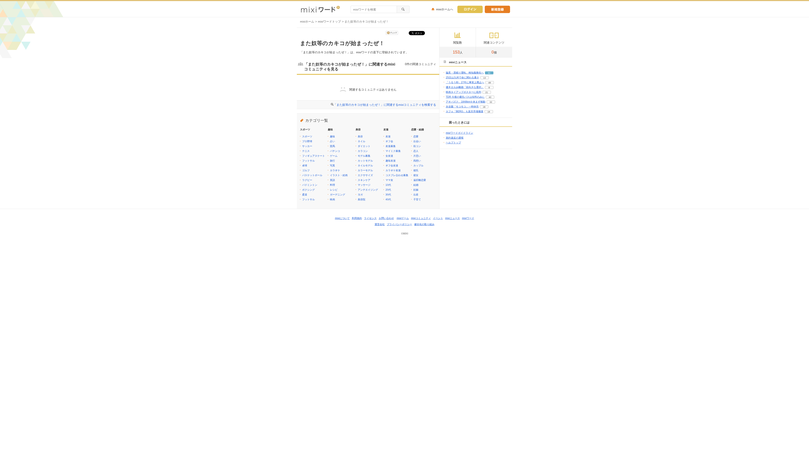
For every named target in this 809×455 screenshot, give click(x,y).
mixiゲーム (403, 218)
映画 (332, 199)
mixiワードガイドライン (459, 132)
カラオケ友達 (393, 170)
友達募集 (391, 146)
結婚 (415, 184)
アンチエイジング (368, 189)
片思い (417, 155)
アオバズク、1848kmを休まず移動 (465, 101)
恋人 (415, 151)
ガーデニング (337, 194)
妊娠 (415, 189)
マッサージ (364, 184)
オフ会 (389, 141)
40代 (388, 199)
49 (489, 83)
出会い (417, 141)
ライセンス (370, 218)
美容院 (361, 199)
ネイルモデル (365, 165)
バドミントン (309, 184)
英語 (332, 180)
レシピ (334, 189)
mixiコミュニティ (421, 218)
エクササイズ (365, 175)
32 (491, 102)
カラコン (363, 151)
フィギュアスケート (313, 155)
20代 (388, 189)
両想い (417, 160)
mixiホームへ (444, 9)
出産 (415, 194)
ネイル (361, 141)
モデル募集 (364, 155)
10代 (388, 184)
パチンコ (335, 151)
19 (489, 112)
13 (484, 78)
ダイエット (364, 146)
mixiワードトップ (329, 21)
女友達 (389, 155)
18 (484, 107)
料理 (332, 184)
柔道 (304, 194)
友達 (388, 136)
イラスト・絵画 (339, 175)
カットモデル (365, 160)
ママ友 (389, 180)
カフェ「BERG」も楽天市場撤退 (464, 111)
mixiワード (468, 218)
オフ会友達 (392, 165)
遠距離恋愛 (419, 180)
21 (486, 92)
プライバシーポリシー (399, 224)
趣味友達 (391, 160)
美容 (360, 136)
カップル (418, 165)
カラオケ (335, 170)
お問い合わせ (386, 218)
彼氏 (415, 170)
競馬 (332, 146)
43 (490, 97)
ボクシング (308, 189)
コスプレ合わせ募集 (397, 175)
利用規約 (357, 218)
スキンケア (364, 180)
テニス (306, 151)
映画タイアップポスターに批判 (463, 92)
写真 (332, 165)
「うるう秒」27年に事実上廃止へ (465, 82)
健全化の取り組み (424, 224)
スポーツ (307, 136)
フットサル (308, 160)
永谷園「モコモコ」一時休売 (462, 106)
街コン (417, 146)
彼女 (415, 175)
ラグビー (307, 180)
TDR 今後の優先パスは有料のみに (465, 96)
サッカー (307, 146)
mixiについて (342, 218)
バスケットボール (312, 175)
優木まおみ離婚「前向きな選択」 (465, 87)
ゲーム (334, 155)
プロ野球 (307, 141)
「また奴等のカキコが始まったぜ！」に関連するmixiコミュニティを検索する (385, 104)
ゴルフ (306, 170)
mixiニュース (452, 218)
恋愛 (415, 136)
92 (489, 73)
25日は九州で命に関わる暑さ (462, 77)
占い (332, 141)
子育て (417, 199)
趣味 (332, 136)
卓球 (304, 165)
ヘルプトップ (453, 142)
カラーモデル (365, 170)
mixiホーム (307, 21)
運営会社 (380, 224)
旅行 (332, 160)
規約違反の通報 (454, 137)
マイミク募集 (393, 151)
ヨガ (360, 194)
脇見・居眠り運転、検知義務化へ (465, 72)
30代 (388, 194)
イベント (438, 218)
